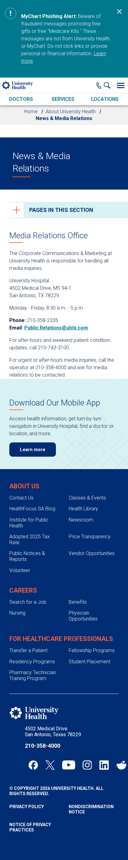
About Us (24, 486)
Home (31, 111)
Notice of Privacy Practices (30, 827)
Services (63, 99)
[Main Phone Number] (99, 85)
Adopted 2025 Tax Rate (29, 539)
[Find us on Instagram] (87, 765)
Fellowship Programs (92, 650)
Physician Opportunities (83, 616)
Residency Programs (32, 662)
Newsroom (81, 520)
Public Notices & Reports (27, 556)
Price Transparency (90, 537)
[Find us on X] (50, 765)
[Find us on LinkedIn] (104, 765)
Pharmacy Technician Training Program (32, 675)
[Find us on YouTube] (68, 765)
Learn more (32, 449)
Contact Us (21, 498)
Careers (23, 590)
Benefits (78, 602)
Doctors (21, 99)
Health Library (83, 509)
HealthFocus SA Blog (32, 509)
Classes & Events (87, 498)
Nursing (17, 613)
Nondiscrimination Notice (91, 809)
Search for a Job (27, 602)
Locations (105, 99)
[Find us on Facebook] (33, 765)
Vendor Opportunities (92, 553)
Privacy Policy (26, 806)
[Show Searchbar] (108, 85)
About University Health (71, 111)
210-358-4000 (42, 745)
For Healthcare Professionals (61, 639)
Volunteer (19, 570)
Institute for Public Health (28, 523)
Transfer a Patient (28, 650)
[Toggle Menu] (120, 85)
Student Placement (89, 662)
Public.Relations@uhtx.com (56, 328)
